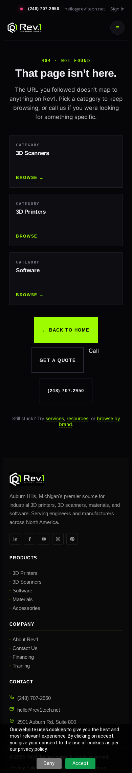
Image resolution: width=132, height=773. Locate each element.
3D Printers (25, 573)
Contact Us (25, 648)
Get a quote (58, 360)
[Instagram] (58, 539)
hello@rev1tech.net (85, 8)
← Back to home (66, 330)
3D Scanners (27, 582)
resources (77, 418)
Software (22, 590)
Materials (23, 599)
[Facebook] (29, 539)
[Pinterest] (72, 539)
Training (21, 666)
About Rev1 (26, 639)
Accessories (26, 608)
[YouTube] (43, 539)
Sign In (117, 8)
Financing (23, 657)
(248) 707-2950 (43, 8)
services (55, 418)
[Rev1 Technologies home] (24, 27)
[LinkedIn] (15, 539)
